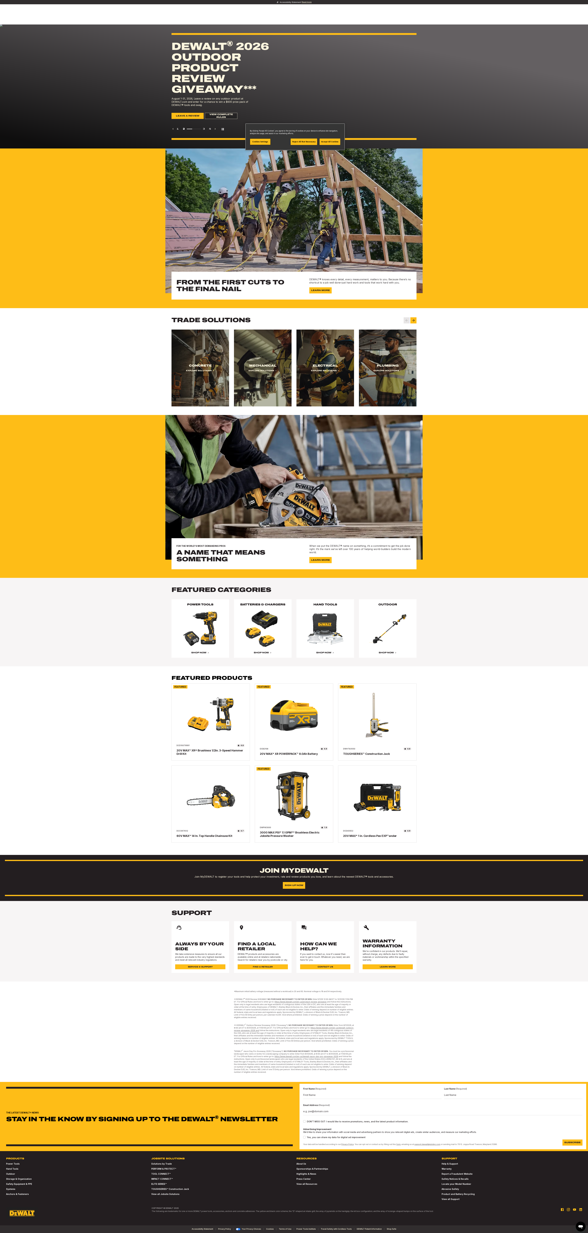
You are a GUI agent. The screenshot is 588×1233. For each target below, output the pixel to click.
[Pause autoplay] (223, 129)
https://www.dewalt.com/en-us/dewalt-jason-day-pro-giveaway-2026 (306, 1056)
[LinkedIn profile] (580, 1209)
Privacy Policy (347, 1144)
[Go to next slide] (413, 320)
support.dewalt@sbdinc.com (427, 1144)
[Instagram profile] (568, 1209)
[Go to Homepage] (22, 1213)
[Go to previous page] (173, 129)
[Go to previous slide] (407, 320)
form (398, 1144)
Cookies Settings (260, 142)
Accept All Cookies (330, 142)
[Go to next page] (215, 129)
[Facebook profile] (562, 1209)
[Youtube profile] (574, 1209)
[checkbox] (304, 1121)
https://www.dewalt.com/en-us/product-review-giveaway (301, 1002)
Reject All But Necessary (304, 142)
